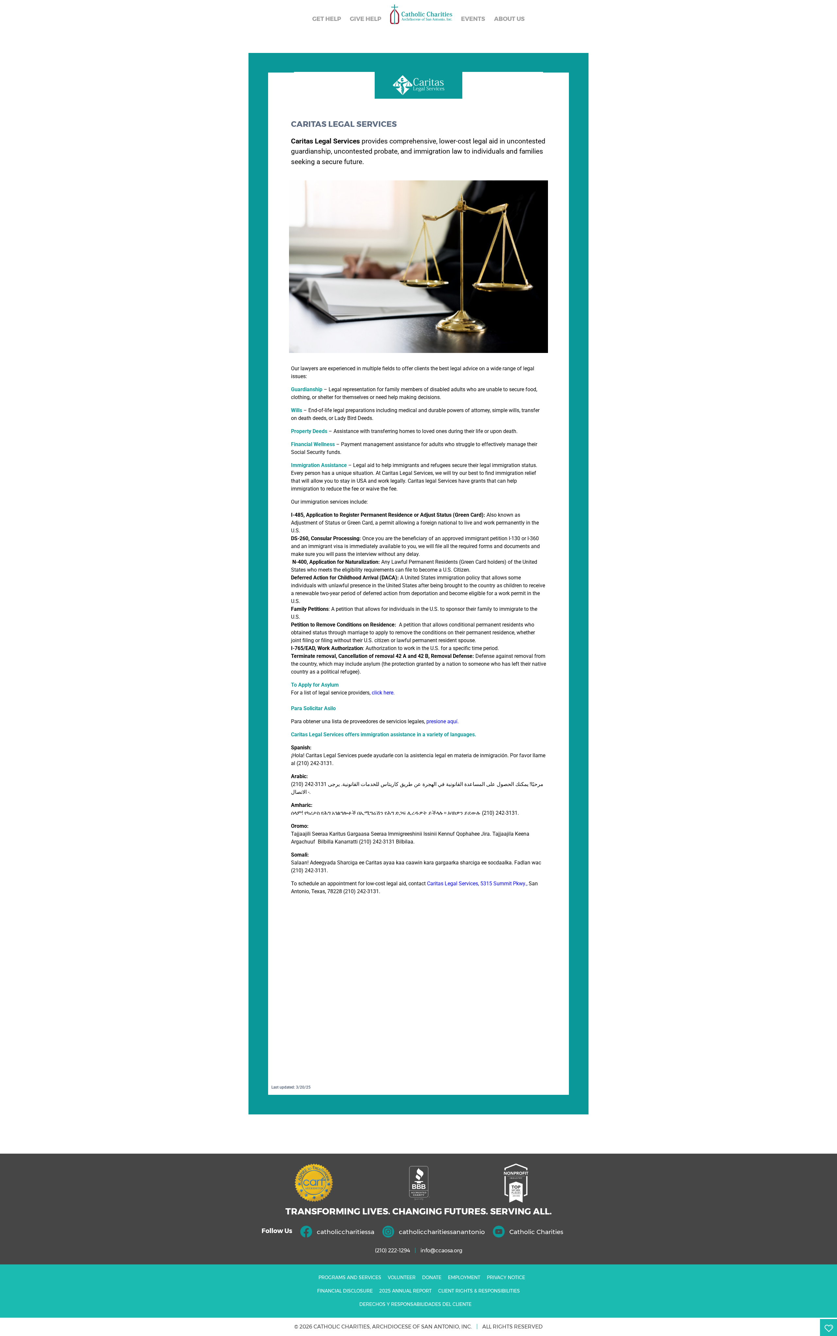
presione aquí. (442, 721)
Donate (431, 1277)
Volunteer (402, 1277)
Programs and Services (349, 1277)
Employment (464, 1277)
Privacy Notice (506, 1277)
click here (382, 693)
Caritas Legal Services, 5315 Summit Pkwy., (477, 883)
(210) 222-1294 (392, 1250)
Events (473, 19)
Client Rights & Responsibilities (479, 1291)
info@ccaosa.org (441, 1250)
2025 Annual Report (405, 1291)
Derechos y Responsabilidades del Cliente (415, 1304)
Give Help (365, 19)
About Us (509, 19)
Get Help (326, 19)
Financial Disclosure (345, 1291)
